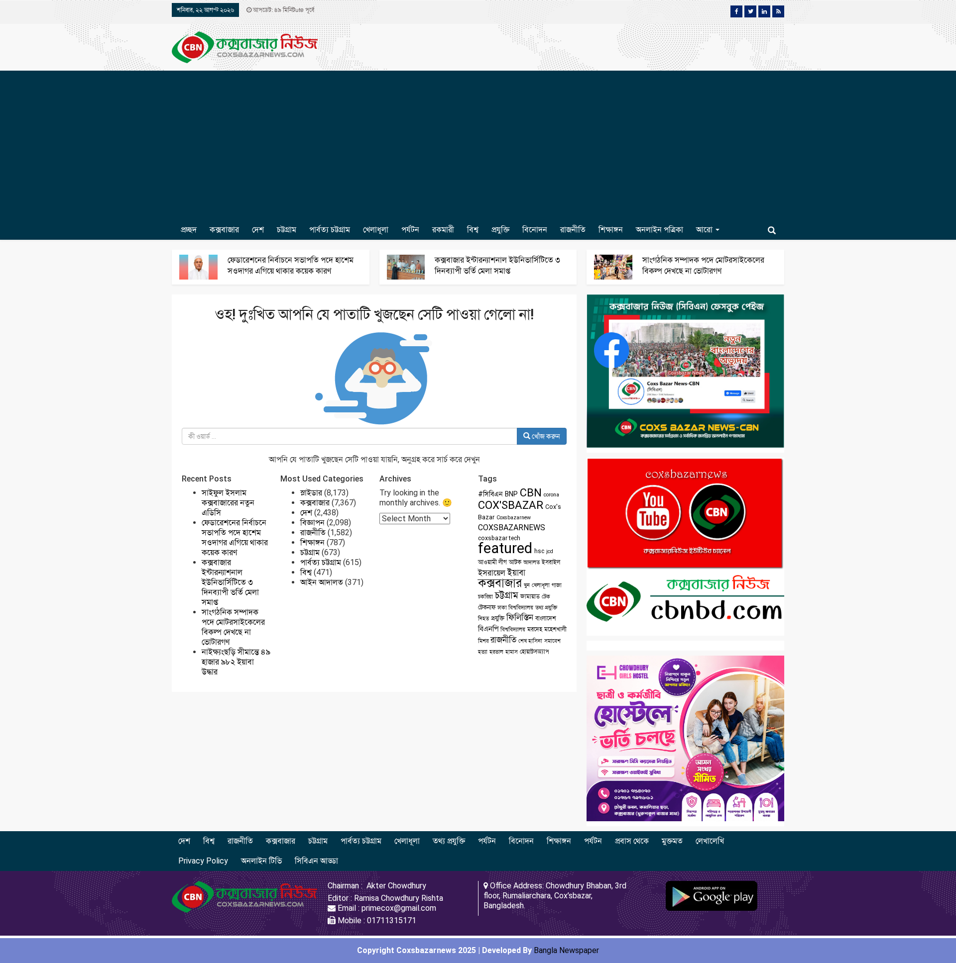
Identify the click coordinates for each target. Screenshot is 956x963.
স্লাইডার (311, 492)
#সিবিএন (490, 494)
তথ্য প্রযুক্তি (546, 607)
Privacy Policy (203, 861)
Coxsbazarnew (513, 517)
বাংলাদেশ (545, 618)
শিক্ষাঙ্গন (610, 229)
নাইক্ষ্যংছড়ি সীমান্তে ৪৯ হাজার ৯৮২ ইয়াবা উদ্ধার (236, 661)
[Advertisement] (478, 145)
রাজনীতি (573, 229)
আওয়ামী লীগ (492, 562)
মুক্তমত (672, 841)
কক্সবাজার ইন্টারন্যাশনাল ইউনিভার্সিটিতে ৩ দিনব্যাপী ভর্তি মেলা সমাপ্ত (230, 582)
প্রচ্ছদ (189, 229)
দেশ (258, 229)
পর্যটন (410, 229)
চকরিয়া (485, 596)
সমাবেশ (552, 641)
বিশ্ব (472, 229)
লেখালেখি (710, 841)
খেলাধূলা (375, 229)
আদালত (531, 562)
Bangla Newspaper (566, 950)
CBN (531, 492)
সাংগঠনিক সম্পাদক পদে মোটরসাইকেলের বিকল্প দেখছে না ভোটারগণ (233, 627)
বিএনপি (488, 628)
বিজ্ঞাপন (312, 522)
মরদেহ (534, 629)
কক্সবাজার (224, 229)
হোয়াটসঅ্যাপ (534, 651)
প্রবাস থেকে (632, 841)
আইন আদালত (321, 582)
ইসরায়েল (491, 573)
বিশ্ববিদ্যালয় (512, 629)
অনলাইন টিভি (261, 861)
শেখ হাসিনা (530, 641)
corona (551, 494)
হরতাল (496, 652)
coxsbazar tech (499, 538)
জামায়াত (530, 596)
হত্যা (482, 652)
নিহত (483, 618)
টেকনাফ (486, 607)
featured (505, 548)
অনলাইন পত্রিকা (659, 229)
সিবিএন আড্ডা (316, 861)
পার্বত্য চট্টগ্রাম (329, 229)
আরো (705, 229)
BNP (511, 494)
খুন (527, 585)
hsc (539, 551)
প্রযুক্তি (500, 229)
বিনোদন (534, 229)
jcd (549, 551)
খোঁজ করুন (545, 436)
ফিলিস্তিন (519, 617)
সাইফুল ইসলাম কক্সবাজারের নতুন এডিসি (228, 502)
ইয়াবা (516, 573)
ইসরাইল (551, 562)
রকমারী (443, 229)
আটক (515, 562)
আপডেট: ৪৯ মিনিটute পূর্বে (282, 10)
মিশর (483, 641)
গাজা (557, 585)
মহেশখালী (555, 629)
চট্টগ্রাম (286, 229)
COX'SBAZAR (510, 504)
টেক (546, 596)
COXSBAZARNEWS (511, 527)
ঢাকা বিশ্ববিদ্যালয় (515, 607)
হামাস (511, 652)
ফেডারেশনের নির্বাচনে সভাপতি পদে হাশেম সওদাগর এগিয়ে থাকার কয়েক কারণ (235, 537)
